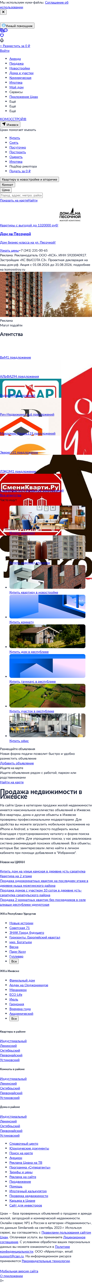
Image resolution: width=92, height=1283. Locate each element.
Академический (21, 1013)
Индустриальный (13, 1041)
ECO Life (15, 994)
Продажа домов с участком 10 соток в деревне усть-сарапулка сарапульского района (41, 892)
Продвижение (20, 1181)
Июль (13, 999)
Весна (13, 946)
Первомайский (11, 1055)
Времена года (20, 1008)
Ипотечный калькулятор (28, 1191)
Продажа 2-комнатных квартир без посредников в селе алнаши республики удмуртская (43, 902)
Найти (33, 200)
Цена (6, 189)
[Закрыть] (3, 12)
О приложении (11, 1275)
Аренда (15, 58)
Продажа (16, 63)
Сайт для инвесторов (25, 1205)
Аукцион (15, 1157)
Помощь (15, 1186)
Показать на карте (14, 200)
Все (14, 961)
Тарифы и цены (21, 1172)
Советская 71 (19, 927)
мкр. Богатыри (20, 942)
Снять (13, 142)
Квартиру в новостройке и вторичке (29, 179)
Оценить (16, 156)
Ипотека (15, 82)
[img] (70, 225)
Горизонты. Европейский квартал (34, 937)
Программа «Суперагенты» (29, 1167)
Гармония (16, 1004)
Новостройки (19, 68)
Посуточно (17, 147)
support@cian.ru (12, 1256)
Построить (17, 152)
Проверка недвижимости (28, 1195)
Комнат (7, 184)
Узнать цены (9, 250)
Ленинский (8, 1045)
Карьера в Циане (22, 1200)
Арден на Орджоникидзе (28, 985)
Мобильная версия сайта (19, 1271)
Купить (14, 137)
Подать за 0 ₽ (20, 171)
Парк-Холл (17, 951)
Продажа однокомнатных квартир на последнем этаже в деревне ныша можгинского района (44, 883)
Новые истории (21, 923)
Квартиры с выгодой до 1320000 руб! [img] (29, 225)
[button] (46, 238)
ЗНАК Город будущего (26, 932)
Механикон (18, 989)
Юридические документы (29, 1148)
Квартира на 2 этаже (16, 876)
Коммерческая (20, 77)
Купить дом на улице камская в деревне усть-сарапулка (42, 871)
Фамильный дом (22, 980)
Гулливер (16, 956)
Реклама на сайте (22, 1176)
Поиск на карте (21, 1153)
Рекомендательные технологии (46, 1261)
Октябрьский (10, 1050)
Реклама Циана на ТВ (25, 1162)
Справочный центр (23, 1143)
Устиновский (10, 1060)
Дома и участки (21, 73)
